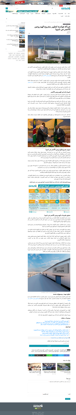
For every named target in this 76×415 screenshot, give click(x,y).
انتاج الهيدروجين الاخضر (65, 351)
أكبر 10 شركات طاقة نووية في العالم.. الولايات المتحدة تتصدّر (55, 333)
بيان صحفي (30, 82)
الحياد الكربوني (11, 53)
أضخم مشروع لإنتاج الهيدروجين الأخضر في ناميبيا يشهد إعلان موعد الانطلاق (52, 322)
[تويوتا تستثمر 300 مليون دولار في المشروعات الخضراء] (63, 366)
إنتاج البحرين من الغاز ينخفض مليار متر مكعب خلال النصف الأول (48, 5)
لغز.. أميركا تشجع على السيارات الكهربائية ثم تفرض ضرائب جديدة (54, 334)
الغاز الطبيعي (22, 58)
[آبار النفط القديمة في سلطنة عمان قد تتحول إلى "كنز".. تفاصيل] (22, 36)
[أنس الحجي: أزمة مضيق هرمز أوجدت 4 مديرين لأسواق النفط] (22, 41)
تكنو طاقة (43, 13)
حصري (32, 13)
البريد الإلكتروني (45, 394)
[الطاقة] (65, 8)
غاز (65, 13)
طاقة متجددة (60, 13)
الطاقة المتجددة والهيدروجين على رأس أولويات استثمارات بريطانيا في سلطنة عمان (35, 372)
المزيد (62, 16)
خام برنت (23, 60)
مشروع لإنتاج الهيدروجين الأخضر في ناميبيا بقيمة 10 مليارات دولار (55, 324)
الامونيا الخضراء (63, 350)
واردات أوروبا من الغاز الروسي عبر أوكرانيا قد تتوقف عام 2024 (55, 331)
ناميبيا (32, 351)
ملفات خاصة (67, 16)
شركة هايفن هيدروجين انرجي (41, 351)
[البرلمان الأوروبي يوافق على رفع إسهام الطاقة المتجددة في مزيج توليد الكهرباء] (49, 366)
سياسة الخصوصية (34, 412)
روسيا (20, 60)
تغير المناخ (9, 58)
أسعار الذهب (22, 53)
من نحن (43, 412)
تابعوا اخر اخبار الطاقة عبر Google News (59, 337)
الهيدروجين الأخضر (47, 75)
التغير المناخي (22, 13)
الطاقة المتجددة (17, 56)
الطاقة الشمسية (22, 56)
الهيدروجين (56, 350)
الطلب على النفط (11, 56)
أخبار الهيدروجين (68, 24)
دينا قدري (68, 31)
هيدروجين (49, 13)
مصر (17, 60)
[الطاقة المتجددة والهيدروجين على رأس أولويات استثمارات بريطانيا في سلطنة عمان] (34, 366)
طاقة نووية (54, 13)
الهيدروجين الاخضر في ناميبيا (38, 350)
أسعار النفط (18, 53)
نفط (69, 13)
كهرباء (28, 13)
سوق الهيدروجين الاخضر (53, 351)
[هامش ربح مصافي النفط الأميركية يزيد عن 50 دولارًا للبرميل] (22, 46)
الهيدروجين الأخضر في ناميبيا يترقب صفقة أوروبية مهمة (57, 321)
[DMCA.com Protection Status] (38, 408)
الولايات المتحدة (14, 58)
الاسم (69, 394)
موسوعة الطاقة (15, 13)
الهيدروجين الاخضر (49, 350)
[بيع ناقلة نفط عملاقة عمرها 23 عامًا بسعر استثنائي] (22, 27)
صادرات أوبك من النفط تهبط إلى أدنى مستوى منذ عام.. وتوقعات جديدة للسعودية (51, 330)
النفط (18, 58)
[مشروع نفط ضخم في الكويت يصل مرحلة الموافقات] (22, 32)
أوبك (14, 53)
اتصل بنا (39, 412)
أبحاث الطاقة (37, 13)
